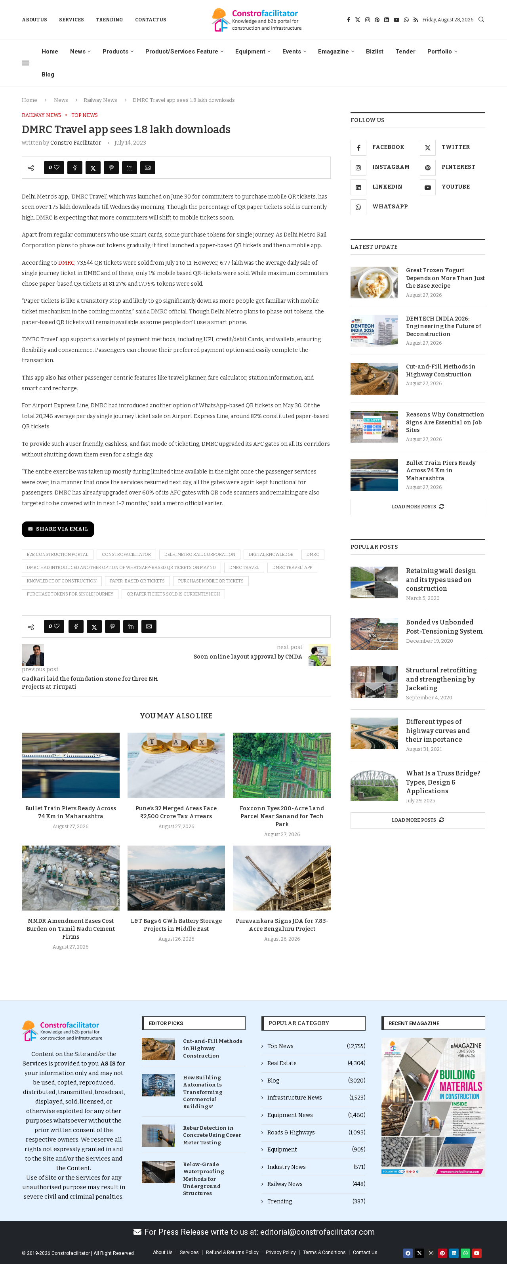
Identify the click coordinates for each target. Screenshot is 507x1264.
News (78, 51)
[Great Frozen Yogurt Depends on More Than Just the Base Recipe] (374, 282)
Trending (109, 20)
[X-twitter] (419, 1253)
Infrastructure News (316, 1097)
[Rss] (415, 20)
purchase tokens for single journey (70, 594)
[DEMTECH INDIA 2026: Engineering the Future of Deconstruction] (374, 331)
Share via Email (62, 529)
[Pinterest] (377, 20)
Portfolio (439, 51)
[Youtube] (396, 20)
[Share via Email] (147, 167)
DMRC (66, 263)
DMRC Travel (244, 567)
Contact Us (150, 20)
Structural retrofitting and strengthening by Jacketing (441, 679)
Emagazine (333, 51)
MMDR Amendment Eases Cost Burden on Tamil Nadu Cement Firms (71, 929)
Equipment (250, 51)
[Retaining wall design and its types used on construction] (374, 582)
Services (71, 20)
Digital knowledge (271, 554)
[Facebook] (349, 20)
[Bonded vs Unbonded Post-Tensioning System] (374, 634)
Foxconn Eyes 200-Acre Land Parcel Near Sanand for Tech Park (282, 816)
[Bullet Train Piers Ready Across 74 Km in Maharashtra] (71, 765)
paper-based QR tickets (137, 581)
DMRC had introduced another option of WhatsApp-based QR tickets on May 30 (121, 567)
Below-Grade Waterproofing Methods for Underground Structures (203, 1178)
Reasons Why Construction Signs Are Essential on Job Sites (445, 422)
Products (115, 51)
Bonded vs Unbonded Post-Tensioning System (444, 627)
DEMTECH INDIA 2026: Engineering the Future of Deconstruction (443, 326)
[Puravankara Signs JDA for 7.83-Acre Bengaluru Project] (282, 878)
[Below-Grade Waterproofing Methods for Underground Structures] (158, 1172)
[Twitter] (358, 20)
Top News (316, 1046)
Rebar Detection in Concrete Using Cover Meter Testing (212, 1135)
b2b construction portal (57, 554)
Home (50, 51)
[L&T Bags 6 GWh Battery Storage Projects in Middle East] (176, 878)
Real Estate (316, 1063)
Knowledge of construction (62, 581)
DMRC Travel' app (292, 567)
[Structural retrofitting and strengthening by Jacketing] (374, 682)
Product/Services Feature (181, 51)
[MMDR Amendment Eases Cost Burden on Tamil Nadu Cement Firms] (71, 878)
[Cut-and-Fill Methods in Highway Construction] (374, 379)
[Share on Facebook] (74, 167)
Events (291, 51)
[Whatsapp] (406, 20)
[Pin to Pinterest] (111, 167)
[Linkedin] (386, 20)
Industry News (316, 1167)
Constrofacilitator (126, 554)
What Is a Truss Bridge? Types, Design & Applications (443, 782)
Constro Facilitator (75, 142)
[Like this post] (56, 167)
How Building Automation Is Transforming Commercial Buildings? (203, 1092)
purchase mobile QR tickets (211, 581)
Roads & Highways (316, 1132)
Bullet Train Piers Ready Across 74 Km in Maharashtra (441, 471)
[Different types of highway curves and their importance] (374, 733)
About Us (34, 20)
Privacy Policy (281, 1252)
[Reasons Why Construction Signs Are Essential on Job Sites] (374, 427)
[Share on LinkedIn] (129, 167)
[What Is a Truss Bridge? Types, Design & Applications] (374, 785)
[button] (390, 1108)
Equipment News (316, 1115)
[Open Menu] (25, 63)
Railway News (100, 100)
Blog (48, 74)
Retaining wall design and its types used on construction (441, 579)
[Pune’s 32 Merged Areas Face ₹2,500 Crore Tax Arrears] (176, 765)
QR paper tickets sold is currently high (173, 594)
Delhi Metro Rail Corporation (199, 554)
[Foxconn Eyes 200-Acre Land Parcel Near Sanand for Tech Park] (282, 765)
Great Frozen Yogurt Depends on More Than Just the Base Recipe (445, 278)
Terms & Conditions (324, 1252)
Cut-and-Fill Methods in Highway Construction (441, 370)
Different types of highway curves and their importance (438, 730)
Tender (405, 51)
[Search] (481, 20)
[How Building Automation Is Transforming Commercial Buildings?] (158, 1085)
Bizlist (374, 51)
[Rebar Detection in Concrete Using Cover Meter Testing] (158, 1136)
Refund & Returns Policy (232, 1252)
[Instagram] (367, 20)
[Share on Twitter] (93, 167)
